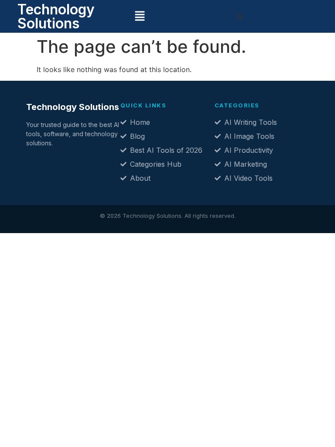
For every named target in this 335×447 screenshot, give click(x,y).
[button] (140, 16)
